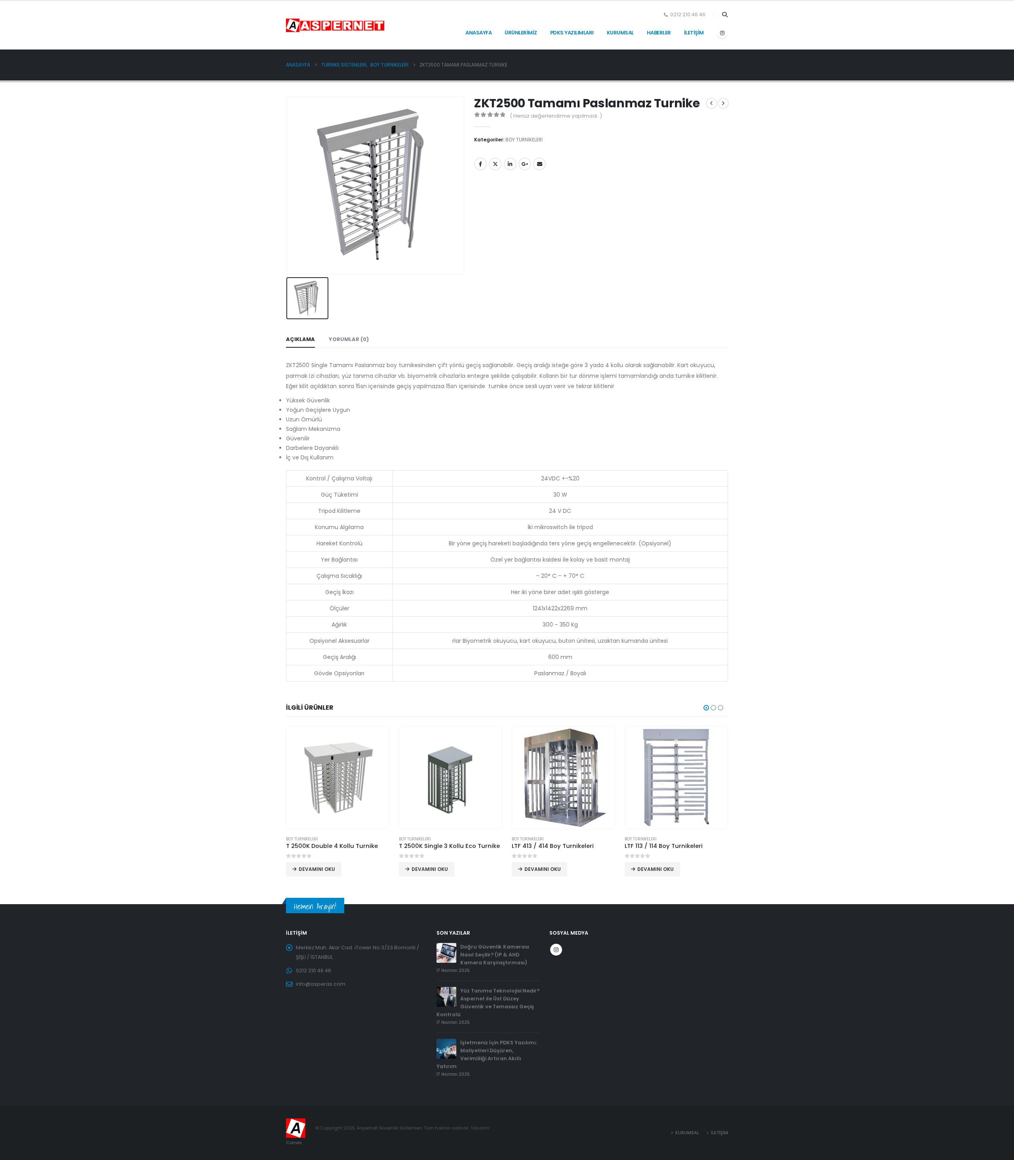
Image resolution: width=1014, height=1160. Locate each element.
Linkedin (510, 164)
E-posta (539, 164)
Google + (524, 164)
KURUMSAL (620, 32)
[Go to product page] (337, 777)
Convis (294, 1142)
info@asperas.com (320, 984)
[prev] (711, 103)
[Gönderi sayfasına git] (446, 952)
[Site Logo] (306, 25)
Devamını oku (317, 869)
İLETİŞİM (694, 32)
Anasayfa (478, 32)
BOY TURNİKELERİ (524, 139)
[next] (723, 103)
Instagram (556, 950)
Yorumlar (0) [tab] (349, 339)
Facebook (480, 164)
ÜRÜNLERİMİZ (521, 32)
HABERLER (659, 32)
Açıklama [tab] (300, 339)
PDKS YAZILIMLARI (572, 32)
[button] (724, 14)
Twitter (495, 164)
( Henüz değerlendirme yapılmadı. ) (556, 116)
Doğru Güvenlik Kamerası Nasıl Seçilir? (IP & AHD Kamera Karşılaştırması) (494, 954)
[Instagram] (722, 32)
